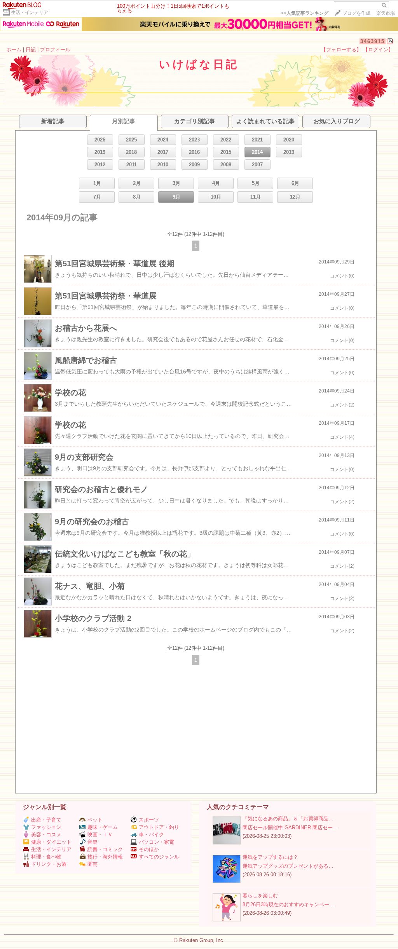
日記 (31, 49)
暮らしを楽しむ (260, 895)
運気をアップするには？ (270, 857)
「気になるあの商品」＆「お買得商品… (288, 819)
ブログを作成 (356, 13)
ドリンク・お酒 (48, 864)
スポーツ (149, 820)
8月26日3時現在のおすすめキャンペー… (288, 904)
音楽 (92, 842)
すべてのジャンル (159, 857)
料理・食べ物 (46, 857)
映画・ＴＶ (100, 834)
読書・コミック (105, 849)
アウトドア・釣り (159, 827)
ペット (95, 820)
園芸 (92, 864)
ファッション (46, 827)
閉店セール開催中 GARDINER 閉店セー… (290, 827)
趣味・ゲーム (102, 827)
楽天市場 (385, 13)
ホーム (13, 49)
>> (304, 13)
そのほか (149, 849)
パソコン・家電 (156, 842)
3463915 (372, 41)
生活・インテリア (29, 12)
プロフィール (55, 49)
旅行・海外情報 (105, 857)
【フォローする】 (341, 49)
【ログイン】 (378, 49)
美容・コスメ (46, 834)
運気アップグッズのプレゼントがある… (288, 866)
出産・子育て (46, 820)
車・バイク (151, 834)
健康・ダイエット (51, 842)
